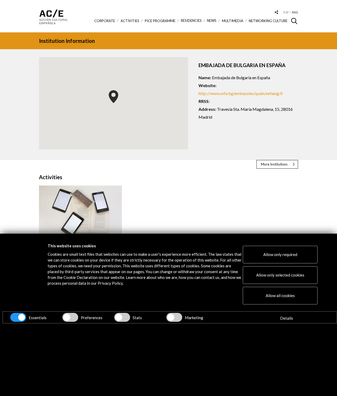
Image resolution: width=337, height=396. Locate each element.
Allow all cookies (280, 295)
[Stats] (122, 317)
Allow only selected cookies (280, 275)
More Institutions (274, 164)
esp (286, 12)
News (211, 20)
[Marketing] (174, 317)
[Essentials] (18, 317)
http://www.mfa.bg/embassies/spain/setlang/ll (241, 93)
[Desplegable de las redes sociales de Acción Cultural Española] (276, 12)
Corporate (104, 21)
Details (286, 318)
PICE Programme (160, 21)
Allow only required (280, 254)
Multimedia (232, 21)
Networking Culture (268, 21)
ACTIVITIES (130, 21)
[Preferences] (70, 317)
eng (295, 12)
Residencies (191, 20)
